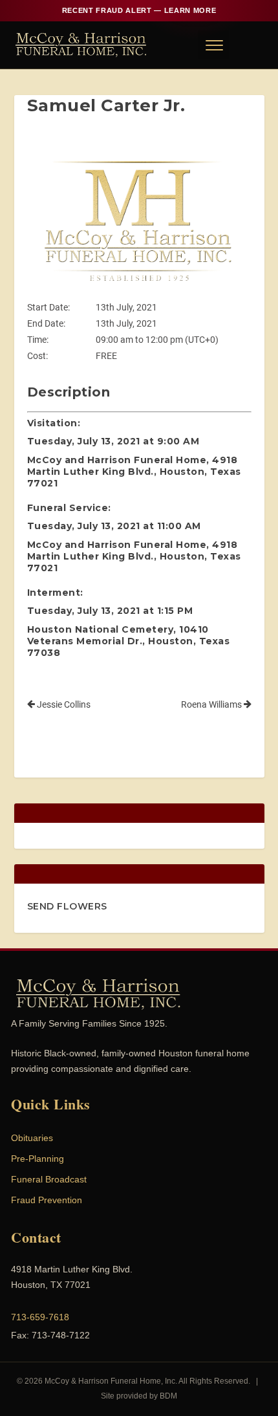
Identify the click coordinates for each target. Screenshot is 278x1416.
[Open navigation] (213, 44)
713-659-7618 (40, 1317)
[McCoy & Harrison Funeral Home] (81, 44)
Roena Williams (212, 704)
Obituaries (32, 1138)
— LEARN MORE (139, 10)
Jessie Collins (63, 704)
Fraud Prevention (46, 1200)
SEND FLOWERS (67, 906)
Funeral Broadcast (49, 1179)
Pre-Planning (37, 1158)
